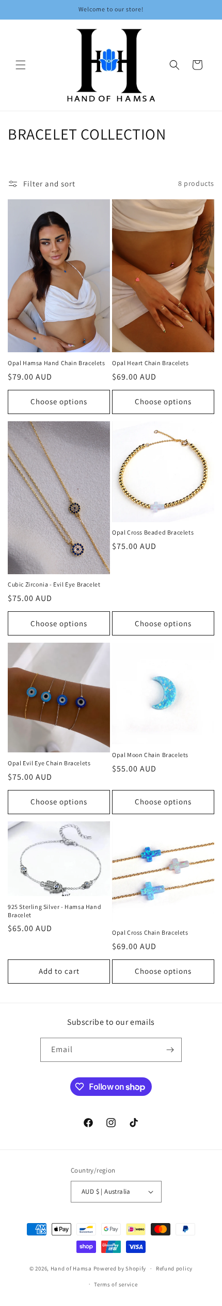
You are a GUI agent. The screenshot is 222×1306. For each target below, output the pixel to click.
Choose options (58, 401)
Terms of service (115, 1284)
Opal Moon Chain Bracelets (150, 755)
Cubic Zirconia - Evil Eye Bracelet (54, 584)
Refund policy (174, 1268)
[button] (20, 65)
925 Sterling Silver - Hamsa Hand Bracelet (54, 911)
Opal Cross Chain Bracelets (150, 932)
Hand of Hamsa (71, 1268)
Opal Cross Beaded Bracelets (153, 532)
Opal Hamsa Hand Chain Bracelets (56, 363)
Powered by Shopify (120, 1268)
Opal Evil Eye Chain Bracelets (49, 763)
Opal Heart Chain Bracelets (150, 363)
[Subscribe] (169, 1050)
